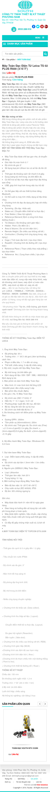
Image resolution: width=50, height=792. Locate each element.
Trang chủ (8, 779)
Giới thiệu (21, 779)
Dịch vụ (8, 782)
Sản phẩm (10, 60)
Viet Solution (42, 785)
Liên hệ (39, 782)
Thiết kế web (29, 785)
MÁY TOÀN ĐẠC (24, 60)
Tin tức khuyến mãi (23, 782)
